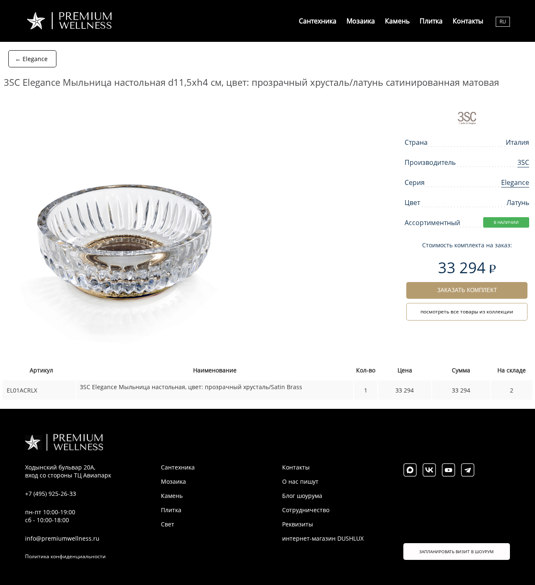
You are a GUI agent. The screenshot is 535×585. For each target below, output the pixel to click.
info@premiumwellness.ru (62, 538)
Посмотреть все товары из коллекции (466, 311)
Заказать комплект (467, 290)
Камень (397, 21)
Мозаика (360, 21)
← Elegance (31, 59)
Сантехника (317, 21)
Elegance (515, 182)
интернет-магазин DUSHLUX (323, 538)
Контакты (468, 21)
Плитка (431, 21)
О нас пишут (300, 481)
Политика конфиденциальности (65, 556)
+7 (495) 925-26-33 (50, 494)
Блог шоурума (302, 496)
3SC (523, 162)
